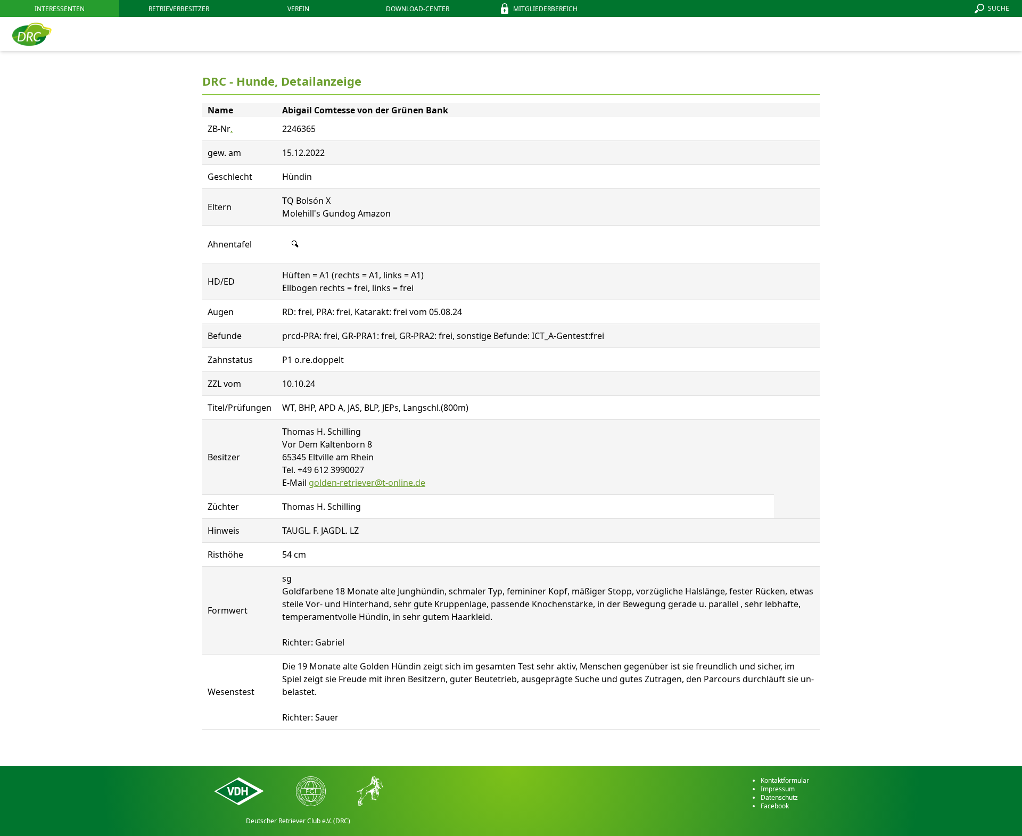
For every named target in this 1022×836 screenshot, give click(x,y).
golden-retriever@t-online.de (367, 483)
